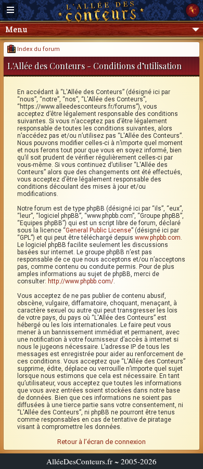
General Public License (98, 230)
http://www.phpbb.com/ (80, 281)
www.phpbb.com (158, 237)
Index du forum (38, 49)
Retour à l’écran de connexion (101, 442)
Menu (16, 29)
